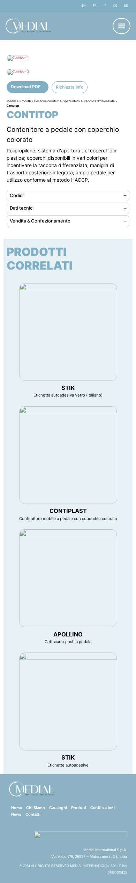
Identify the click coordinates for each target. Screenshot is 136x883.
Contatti (32, 814)
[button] (121, 26)
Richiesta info (69, 87)
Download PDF (25, 86)
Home (16, 808)
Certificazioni (102, 808)
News (16, 814)
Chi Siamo (35, 808)
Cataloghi (58, 808)
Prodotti (78, 808)
